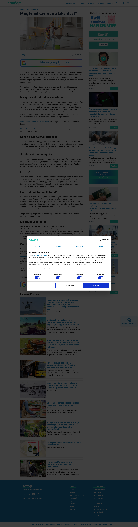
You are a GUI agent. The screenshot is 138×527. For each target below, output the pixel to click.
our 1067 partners (40, 255)
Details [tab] (58, 246)
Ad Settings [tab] (79, 246)
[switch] (58, 277)
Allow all (96, 285)
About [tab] (101, 246)
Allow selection (69, 285)
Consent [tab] (37, 246)
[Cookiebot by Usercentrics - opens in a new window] (101, 240)
